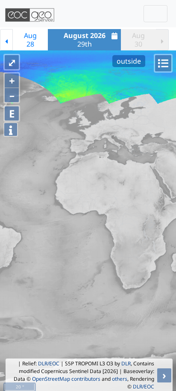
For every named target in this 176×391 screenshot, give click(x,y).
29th (85, 40)
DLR (126, 363)
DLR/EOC (48, 363)
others (119, 378)
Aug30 (138, 40)
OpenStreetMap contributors (66, 378)
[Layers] (163, 63)
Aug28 (30, 40)
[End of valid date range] (162, 39)
